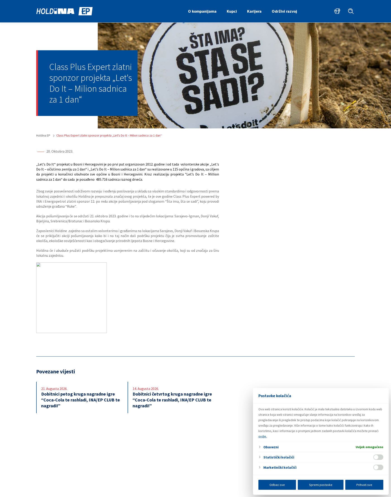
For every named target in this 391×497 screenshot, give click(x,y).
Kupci (232, 11)
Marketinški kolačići (279, 467)
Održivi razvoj (284, 11)
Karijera (254, 11)
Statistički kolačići (278, 457)
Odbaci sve (277, 485)
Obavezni (271, 447)
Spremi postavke (320, 485)
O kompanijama (202, 11)
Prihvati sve (364, 485)
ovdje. (262, 436)
